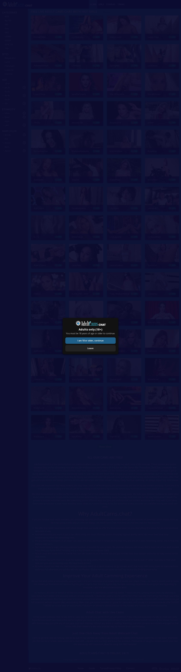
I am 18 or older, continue (91, 340)
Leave (90, 348)
